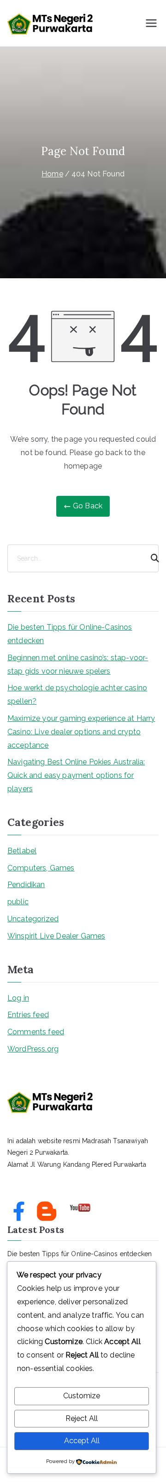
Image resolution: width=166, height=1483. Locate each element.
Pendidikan (26, 884)
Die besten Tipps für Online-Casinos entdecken (69, 634)
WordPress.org (33, 1049)
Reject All (81, 1418)
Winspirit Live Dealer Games (56, 936)
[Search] (150, 558)
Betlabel (21, 850)
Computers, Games (41, 868)
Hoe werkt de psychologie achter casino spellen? (77, 694)
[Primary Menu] (151, 23)
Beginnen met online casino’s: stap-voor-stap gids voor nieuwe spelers (77, 664)
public (18, 901)
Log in (18, 998)
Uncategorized (33, 918)
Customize (81, 1395)
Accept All (82, 1440)
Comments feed (35, 1031)
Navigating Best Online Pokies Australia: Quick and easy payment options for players (76, 775)
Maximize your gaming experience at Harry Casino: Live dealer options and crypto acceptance (81, 732)
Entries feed (28, 1014)
